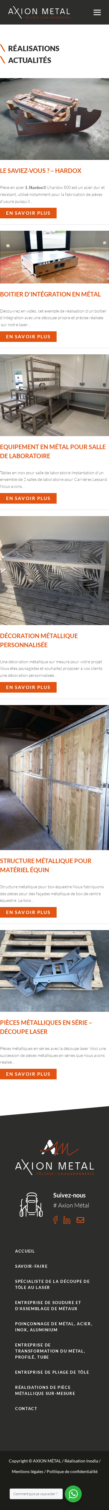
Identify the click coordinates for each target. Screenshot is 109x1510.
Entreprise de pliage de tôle (52, 1372)
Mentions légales (27, 1471)
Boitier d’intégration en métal (50, 294)
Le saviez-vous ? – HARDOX (40, 170)
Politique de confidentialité (72, 1471)
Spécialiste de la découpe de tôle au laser (52, 1284)
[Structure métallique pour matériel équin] (54, 777)
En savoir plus (28, 212)
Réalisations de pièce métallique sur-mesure (45, 1390)
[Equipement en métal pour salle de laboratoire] (54, 395)
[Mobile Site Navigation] (97, 12)
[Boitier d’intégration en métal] (54, 257)
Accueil (25, 1251)
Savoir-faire (31, 1266)
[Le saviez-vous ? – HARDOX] (54, 119)
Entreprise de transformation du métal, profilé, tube (50, 1351)
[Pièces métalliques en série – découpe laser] (54, 971)
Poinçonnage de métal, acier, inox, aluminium (53, 1326)
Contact (26, 1408)
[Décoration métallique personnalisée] (54, 570)
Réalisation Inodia (81, 1460)
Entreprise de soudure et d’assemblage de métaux (48, 1305)
